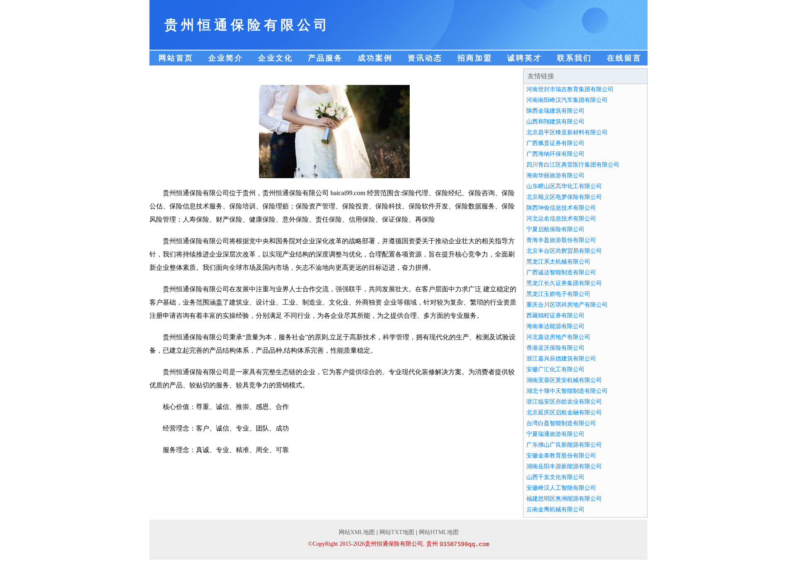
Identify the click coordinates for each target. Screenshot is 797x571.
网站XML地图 (357, 532)
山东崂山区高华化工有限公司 (564, 186)
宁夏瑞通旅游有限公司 (555, 434)
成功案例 (375, 58)
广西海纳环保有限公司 (555, 154)
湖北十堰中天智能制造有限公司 (567, 391)
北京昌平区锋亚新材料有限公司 (567, 132)
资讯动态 (425, 58)
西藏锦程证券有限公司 (555, 315)
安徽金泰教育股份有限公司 (561, 455)
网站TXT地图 (396, 532)
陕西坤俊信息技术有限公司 (561, 208)
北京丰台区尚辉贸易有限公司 (564, 251)
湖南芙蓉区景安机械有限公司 (564, 380)
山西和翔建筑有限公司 (555, 122)
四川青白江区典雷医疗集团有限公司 (572, 165)
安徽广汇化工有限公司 (555, 369)
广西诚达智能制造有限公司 (561, 272)
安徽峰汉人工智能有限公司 (561, 488)
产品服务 (325, 58)
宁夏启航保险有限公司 (555, 229)
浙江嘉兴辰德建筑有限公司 (561, 359)
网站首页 (176, 58)
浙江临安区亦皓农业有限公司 (564, 402)
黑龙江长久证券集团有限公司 (564, 283)
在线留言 (624, 58)
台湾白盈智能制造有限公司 (561, 423)
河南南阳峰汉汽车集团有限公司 (567, 100)
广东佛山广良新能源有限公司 (564, 445)
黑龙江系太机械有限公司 (558, 262)
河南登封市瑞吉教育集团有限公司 (570, 89)
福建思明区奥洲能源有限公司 (564, 499)
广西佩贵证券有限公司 (555, 143)
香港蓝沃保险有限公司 (555, 348)
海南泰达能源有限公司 (555, 326)
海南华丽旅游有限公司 (555, 175)
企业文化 (275, 58)
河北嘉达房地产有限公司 (558, 337)
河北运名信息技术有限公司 (561, 218)
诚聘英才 (524, 58)
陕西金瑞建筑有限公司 (555, 111)
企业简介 (225, 58)
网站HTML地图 (439, 532)
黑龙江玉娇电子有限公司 (558, 294)
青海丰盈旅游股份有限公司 (561, 240)
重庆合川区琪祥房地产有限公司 (567, 305)
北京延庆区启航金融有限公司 (564, 412)
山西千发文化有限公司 (555, 477)
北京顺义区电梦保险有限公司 (564, 197)
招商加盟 (474, 58)
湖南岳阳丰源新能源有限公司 (564, 466)
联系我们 (574, 58)
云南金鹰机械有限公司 (555, 509)
